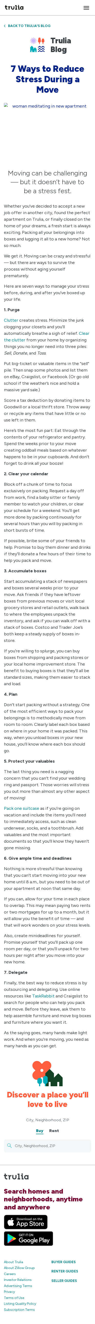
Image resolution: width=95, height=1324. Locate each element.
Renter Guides (64, 1271)
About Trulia (13, 1262)
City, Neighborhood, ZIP (47, 1120)
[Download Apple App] (26, 1222)
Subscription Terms (19, 1310)
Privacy (9, 1292)
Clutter (11, 320)
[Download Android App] (28, 1238)
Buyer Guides (63, 1262)
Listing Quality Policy (20, 1304)
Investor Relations (18, 1280)
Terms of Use (14, 1298)
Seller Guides (64, 1281)
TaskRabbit (43, 996)
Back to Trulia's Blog (29, 26)
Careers (10, 1274)
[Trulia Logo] (14, 7)
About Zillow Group (19, 1268)
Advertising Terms (18, 1286)
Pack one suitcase (21, 808)
